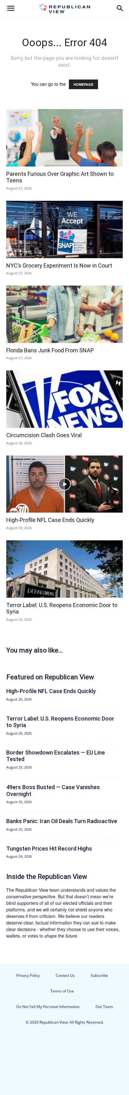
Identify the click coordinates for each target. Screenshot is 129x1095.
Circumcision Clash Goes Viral (44, 435)
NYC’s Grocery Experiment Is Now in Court (59, 265)
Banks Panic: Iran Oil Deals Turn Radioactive (61, 821)
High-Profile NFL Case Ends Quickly (50, 520)
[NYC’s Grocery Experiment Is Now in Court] (64, 229)
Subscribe (99, 975)
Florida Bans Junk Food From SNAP (50, 350)
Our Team (104, 1006)
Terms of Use (62, 991)
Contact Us (65, 975)
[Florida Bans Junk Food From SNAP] (64, 314)
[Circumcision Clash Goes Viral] (64, 399)
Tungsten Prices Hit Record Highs (49, 848)
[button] (11, 8)
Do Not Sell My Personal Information (48, 1006)
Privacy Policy (28, 975)
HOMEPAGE (83, 84)
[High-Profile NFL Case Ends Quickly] (64, 484)
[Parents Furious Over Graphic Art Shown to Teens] (64, 137)
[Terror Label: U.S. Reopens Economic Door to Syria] (64, 569)
